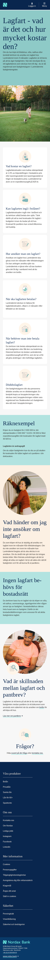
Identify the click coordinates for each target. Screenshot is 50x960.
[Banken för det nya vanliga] (3, 10)
